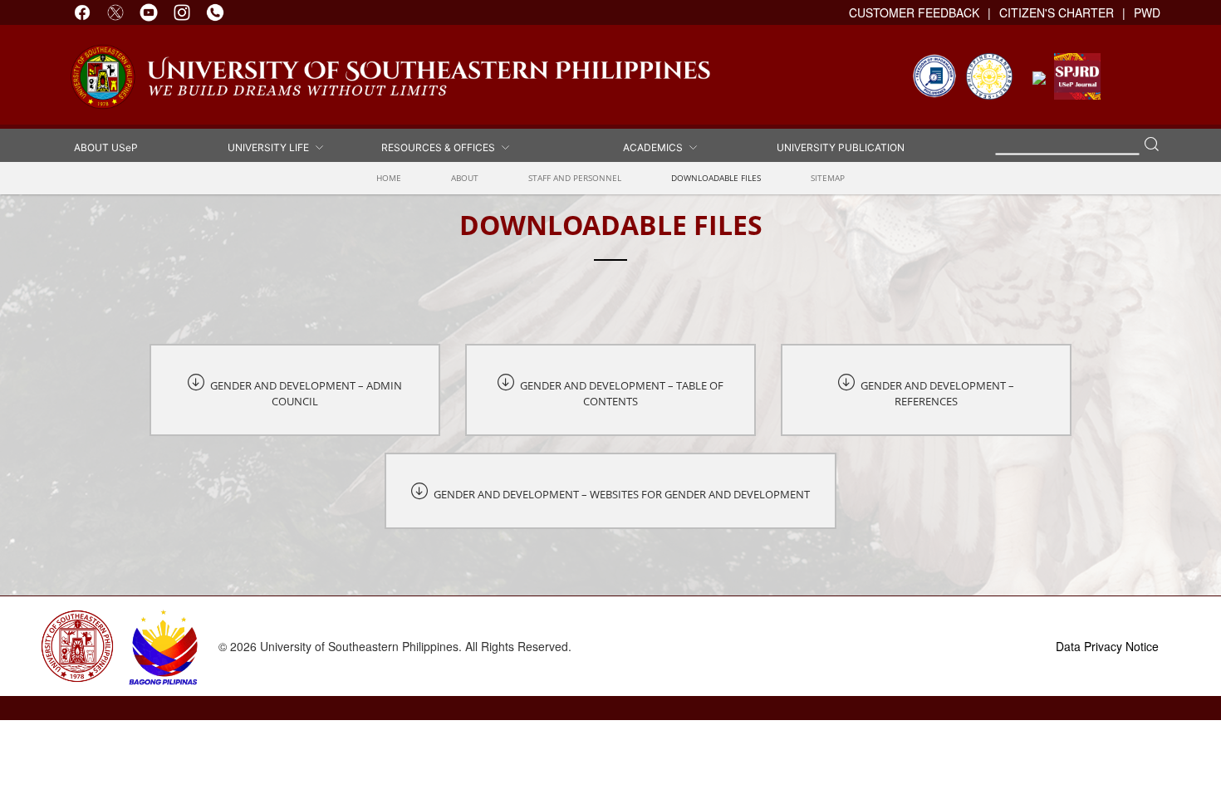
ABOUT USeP (106, 146)
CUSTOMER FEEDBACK (914, 12)
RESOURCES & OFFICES (440, 146)
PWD (1147, 12)
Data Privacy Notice (1107, 646)
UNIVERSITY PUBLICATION (841, 146)
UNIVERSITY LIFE (271, 146)
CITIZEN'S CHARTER (1056, 12)
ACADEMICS (655, 146)
